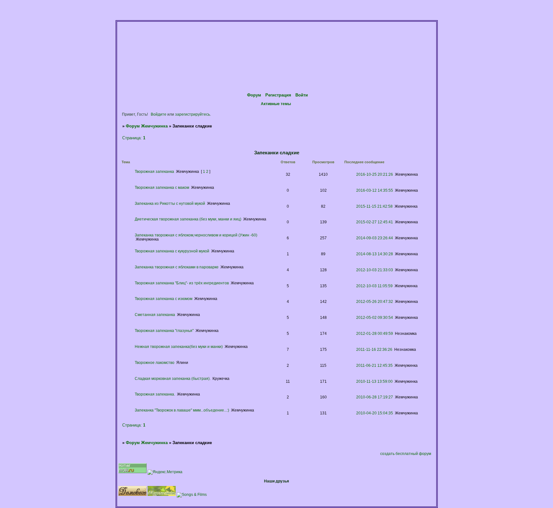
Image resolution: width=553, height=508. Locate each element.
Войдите (158, 114)
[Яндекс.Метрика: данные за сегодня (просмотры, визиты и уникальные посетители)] (165, 472)
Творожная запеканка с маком (162, 187)
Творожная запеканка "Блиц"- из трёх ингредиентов (182, 283)
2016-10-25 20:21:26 (374, 174)
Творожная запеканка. (155, 394)
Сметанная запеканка (155, 314)
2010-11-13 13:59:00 (374, 381)
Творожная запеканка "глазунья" (164, 330)
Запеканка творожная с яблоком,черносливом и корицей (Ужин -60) (196, 235)
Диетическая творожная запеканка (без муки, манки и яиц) (188, 219)
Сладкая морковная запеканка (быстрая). (173, 378)
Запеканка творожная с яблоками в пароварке (177, 267)
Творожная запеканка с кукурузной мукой (172, 251)
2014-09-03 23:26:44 (374, 238)
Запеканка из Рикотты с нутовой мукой (170, 203)
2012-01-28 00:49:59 (374, 333)
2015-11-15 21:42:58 (374, 206)
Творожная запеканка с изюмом (163, 298)
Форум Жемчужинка (147, 126)
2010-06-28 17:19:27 (374, 397)
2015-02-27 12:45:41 (374, 222)
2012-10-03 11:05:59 (374, 286)
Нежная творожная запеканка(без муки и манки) (179, 346)
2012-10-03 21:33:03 (374, 270)
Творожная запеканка (154, 171)
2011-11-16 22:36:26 (374, 349)
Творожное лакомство (154, 362)
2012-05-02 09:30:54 (374, 317)
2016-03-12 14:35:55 (374, 190)
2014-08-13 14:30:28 (374, 254)
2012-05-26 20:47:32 (374, 301)
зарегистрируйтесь (192, 114)
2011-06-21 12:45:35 (374, 365)
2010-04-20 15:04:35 (374, 413)
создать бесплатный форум (405, 453)
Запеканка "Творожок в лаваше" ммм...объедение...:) (182, 410)
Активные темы (276, 104)
